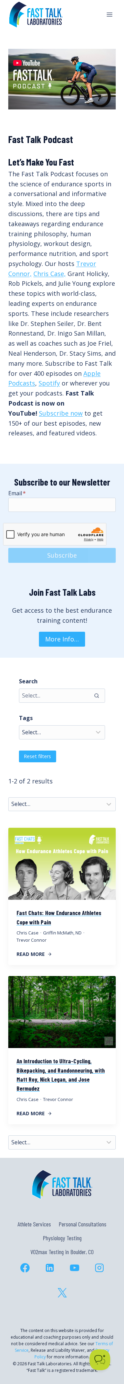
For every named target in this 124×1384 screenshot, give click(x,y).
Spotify (49, 383)
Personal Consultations (82, 1224)
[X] (62, 1293)
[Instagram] (99, 1268)
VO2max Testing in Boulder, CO (62, 1252)
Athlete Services (34, 1224)
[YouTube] (74, 1268)
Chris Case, (49, 273)
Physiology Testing (62, 1238)
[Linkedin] (49, 1268)
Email (17, 493)
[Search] (96, 695)
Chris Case (28, 933)
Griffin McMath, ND (62, 933)
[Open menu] (109, 14)
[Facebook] (25, 1268)
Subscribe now (61, 413)
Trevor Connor (31, 940)
